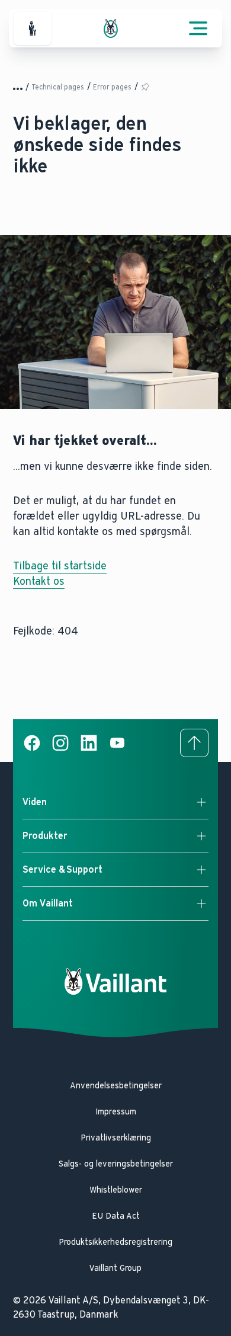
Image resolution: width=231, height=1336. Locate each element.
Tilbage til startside (60, 565)
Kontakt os (39, 581)
